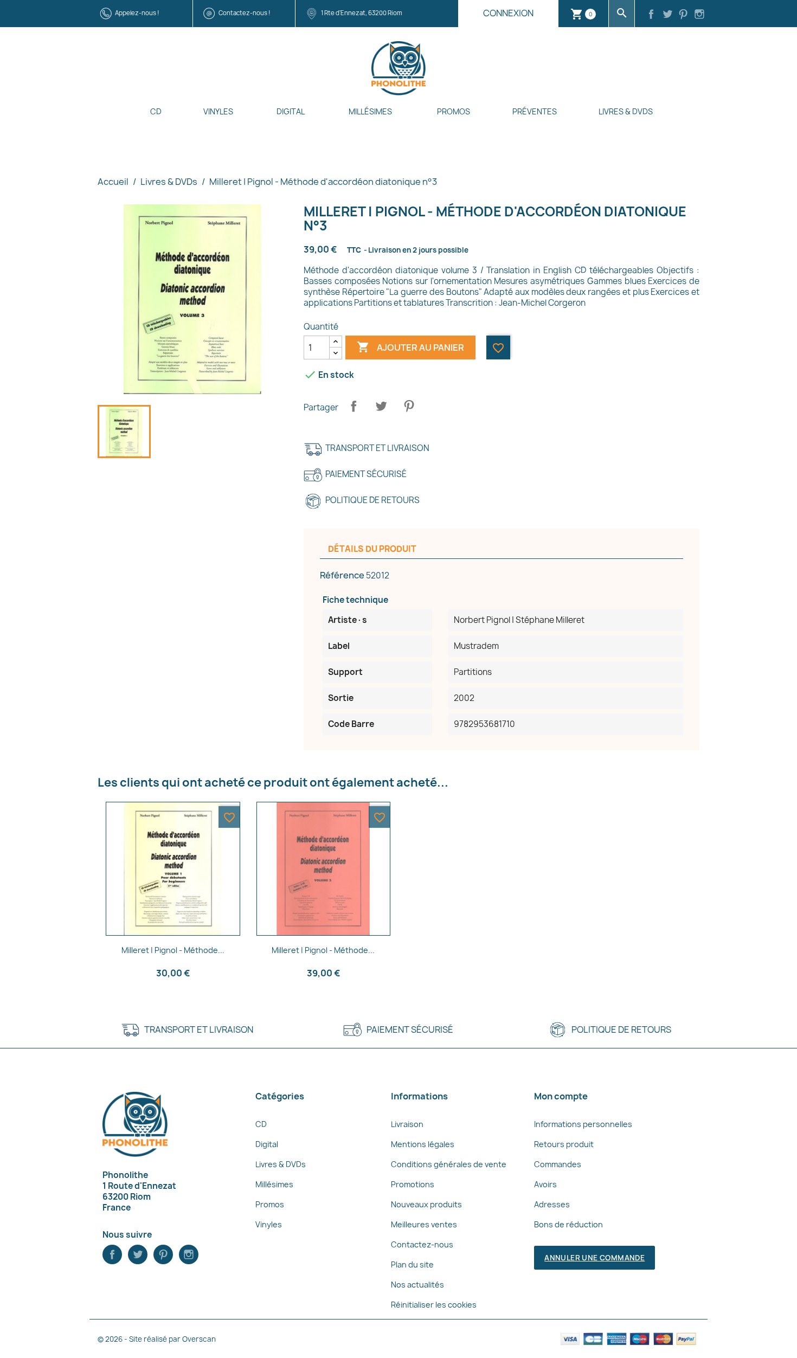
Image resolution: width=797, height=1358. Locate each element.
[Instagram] (699, 15)
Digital (291, 111)
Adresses (552, 1204)
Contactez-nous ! (244, 13)
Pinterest (409, 406)
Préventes (534, 111)
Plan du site (412, 1264)
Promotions (412, 1184)
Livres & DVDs (626, 111)
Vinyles (218, 111)
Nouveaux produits (426, 1204)
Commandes (557, 1164)
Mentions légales (422, 1144)
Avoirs (545, 1184)
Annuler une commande (594, 1258)
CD (156, 111)
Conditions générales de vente (448, 1164)
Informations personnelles (583, 1124)
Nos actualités (417, 1284)
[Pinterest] (684, 15)
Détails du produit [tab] (372, 549)
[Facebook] (651, 15)
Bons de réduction (568, 1224)
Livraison (407, 1124)
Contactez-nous (422, 1244)
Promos (453, 111)
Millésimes (370, 111)
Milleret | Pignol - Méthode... (172, 950)
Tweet (381, 406)
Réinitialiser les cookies (434, 1304)
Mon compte (561, 1096)
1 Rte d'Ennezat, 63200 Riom (361, 13)
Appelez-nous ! (137, 13)
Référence (342, 575)
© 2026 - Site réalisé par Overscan (157, 1339)
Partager (353, 406)
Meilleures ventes (424, 1224)
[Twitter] (667, 15)
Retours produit (564, 1144)
